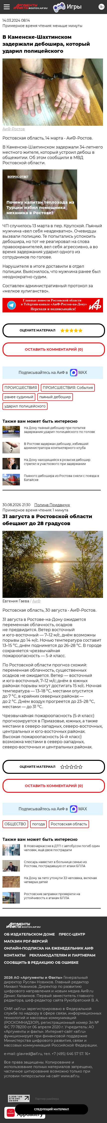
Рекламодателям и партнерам (62, 955)
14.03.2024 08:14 (16, 20)
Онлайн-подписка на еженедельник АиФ (48, 948)
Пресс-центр (72, 934)
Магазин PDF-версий (26, 941)
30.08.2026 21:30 (16, 505)
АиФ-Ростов (13, 129)
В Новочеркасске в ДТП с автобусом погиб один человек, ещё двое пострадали (62, 848)
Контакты (14, 955)
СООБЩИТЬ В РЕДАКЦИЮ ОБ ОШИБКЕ (41, 962)
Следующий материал (51, 1109)
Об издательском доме (29, 934)
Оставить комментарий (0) (54, 349)
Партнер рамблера (47, 1098)
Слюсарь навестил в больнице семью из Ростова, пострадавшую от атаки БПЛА (55, 864)
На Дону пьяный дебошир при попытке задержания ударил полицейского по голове (59, 430)
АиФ (36, 601)
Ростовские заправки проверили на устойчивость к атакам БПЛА (52, 896)
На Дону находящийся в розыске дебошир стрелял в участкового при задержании (57, 462)
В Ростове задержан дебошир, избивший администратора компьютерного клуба (56, 446)
